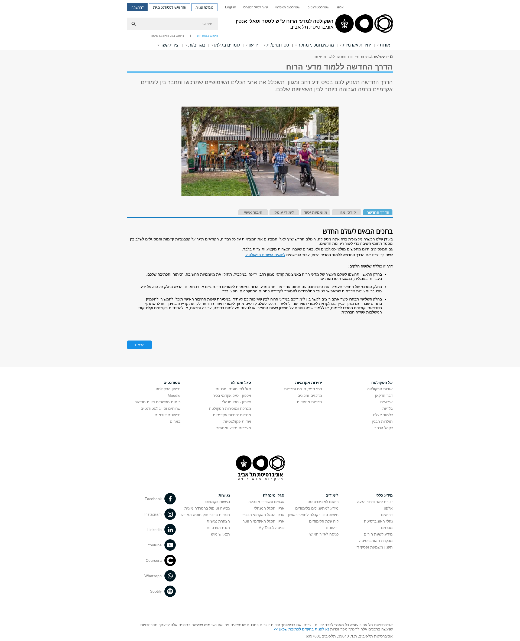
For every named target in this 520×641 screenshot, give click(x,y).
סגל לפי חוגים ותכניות (233, 389)
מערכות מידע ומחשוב (233, 428)
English (230, 7)
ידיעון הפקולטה (168, 389)
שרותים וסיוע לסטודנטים (160, 408)
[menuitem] (340, 7)
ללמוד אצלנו (383, 415)
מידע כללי (384, 495)
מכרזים (387, 528)
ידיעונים (332, 528)
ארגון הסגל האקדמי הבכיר (263, 515)
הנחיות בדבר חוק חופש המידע (205, 515)
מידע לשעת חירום (378, 534)
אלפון (340, 7)
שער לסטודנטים (318, 7)
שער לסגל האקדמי (287, 7)
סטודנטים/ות (277, 45)
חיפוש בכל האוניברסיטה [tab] (167, 36)
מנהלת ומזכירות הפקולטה (230, 408)
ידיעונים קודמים (167, 415)
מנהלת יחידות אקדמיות (232, 415)
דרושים (387, 515)
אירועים (386, 402)
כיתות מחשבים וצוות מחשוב (157, 402)
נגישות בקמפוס (217, 502)
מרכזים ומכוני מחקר (316, 45)
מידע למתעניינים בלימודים (317, 508)
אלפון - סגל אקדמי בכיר (232, 395)
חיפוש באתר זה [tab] (207, 36)
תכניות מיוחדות (309, 402)
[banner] (260, 25)
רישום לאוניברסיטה (323, 502)
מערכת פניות (204, 7)
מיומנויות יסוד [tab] (315, 212)
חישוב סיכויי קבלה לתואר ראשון (313, 515)
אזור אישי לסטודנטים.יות (169, 7)
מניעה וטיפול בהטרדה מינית (207, 508)
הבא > (139, 345)
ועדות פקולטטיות (237, 421)
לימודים (332, 495)
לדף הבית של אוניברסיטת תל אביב (391, 56)
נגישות (224, 495)
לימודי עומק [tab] (284, 212)
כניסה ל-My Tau (271, 528)
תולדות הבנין (382, 421)
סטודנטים (172, 382)
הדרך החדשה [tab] (377, 212)
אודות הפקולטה (380, 389)
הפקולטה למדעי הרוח (372, 56)
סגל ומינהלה (273, 495)
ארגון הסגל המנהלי (269, 508)
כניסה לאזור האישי (324, 534)
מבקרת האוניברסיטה (376, 540)
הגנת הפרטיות (218, 528)
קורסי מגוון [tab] (346, 212)
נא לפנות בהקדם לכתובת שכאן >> (301, 629)
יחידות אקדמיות (357, 45)
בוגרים (175, 421)
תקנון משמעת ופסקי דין (374, 547)
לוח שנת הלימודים (324, 521)
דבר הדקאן (384, 395)
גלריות (387, 408)
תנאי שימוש (220, 534)
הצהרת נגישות (218, 521)
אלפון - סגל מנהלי (236, 402)
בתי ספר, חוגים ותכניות (303, 389)
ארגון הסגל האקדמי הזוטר (263, 521)
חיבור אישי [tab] (253, 212)
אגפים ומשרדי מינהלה (266, 502)
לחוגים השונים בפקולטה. (265, 255)
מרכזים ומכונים (309, 395)
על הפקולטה (382, 382)
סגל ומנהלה (241, 382)
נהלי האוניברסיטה (378, 521)
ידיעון (253, 45)
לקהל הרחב (383, 428)
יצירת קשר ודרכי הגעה (375, 502)
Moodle (174, 395)
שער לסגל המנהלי (255, 7)
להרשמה (137, 7)
